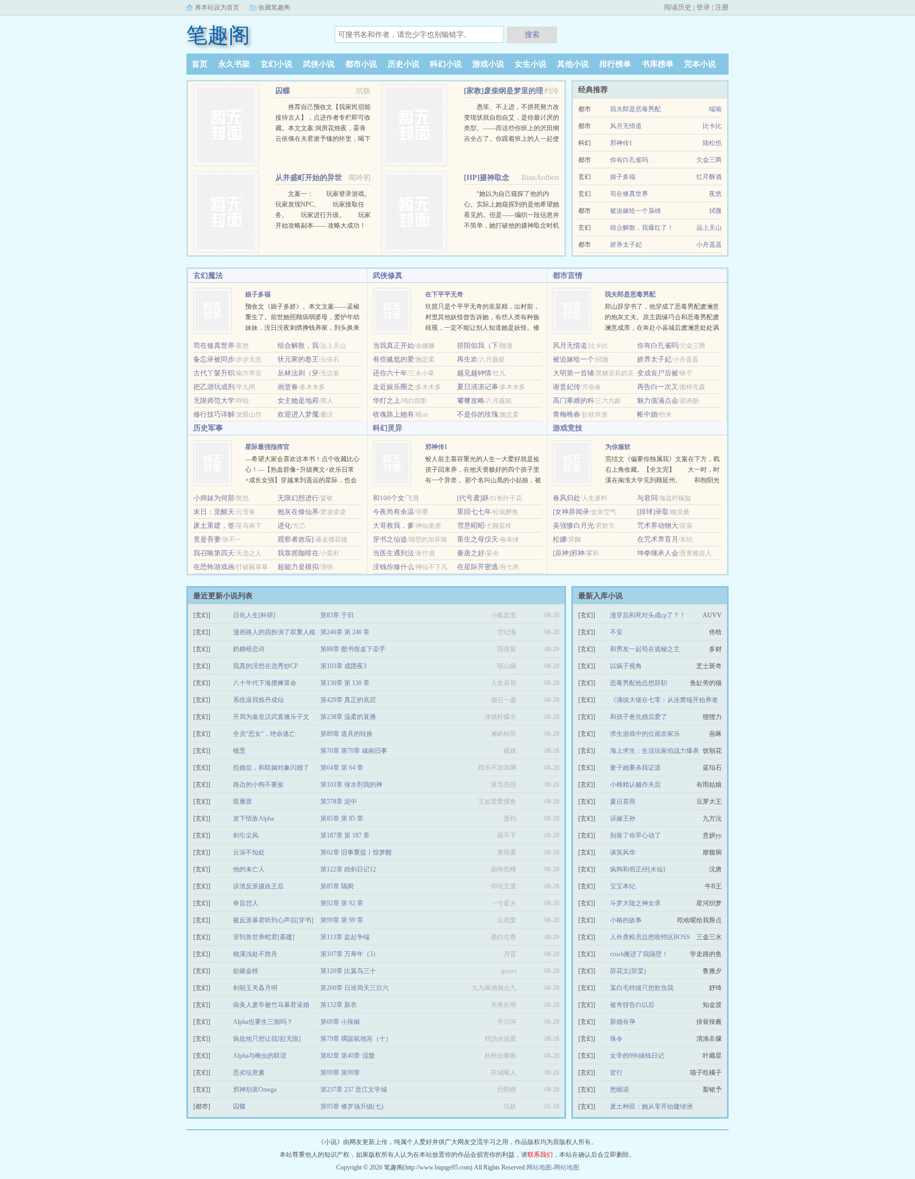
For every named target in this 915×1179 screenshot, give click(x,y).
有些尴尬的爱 (393, 359)
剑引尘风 (245, 835)
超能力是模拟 (298, 567)
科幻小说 (446, 64)
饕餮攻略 (471, 400)
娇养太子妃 (626, 244)
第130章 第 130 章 (345, 683)
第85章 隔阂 (337, 886)
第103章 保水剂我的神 (351, 784)
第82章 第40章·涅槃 (347, 1055)
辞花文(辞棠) (628, 971)
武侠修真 (387, 276)
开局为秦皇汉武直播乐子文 (271, 717)
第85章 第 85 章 (341, 818)
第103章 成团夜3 (343, 666)
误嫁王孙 (622, 818)
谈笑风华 (622, 852)
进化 (284, 525)
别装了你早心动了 (635, 835)
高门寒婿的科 (573, 400)
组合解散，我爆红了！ (642, 227)
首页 (200, 64)
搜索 (532, 34)
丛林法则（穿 (298, 373)
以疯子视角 (626, 666)
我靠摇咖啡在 (298, 553)
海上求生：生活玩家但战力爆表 (654, 750)
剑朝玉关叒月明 (255, 988)
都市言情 (567, 276)
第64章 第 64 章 (341, 767)
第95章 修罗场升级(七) (351, 1106)
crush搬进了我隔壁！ (639, 954)
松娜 (560, 539)
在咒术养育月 (657, 539)
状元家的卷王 (298, 359)
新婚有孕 (622, 1021)
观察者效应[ (295, 539)
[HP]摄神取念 (486, 178)
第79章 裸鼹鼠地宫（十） (356, 1038)
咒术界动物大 (657, 525)
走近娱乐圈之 (393, 387)
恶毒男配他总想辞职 (638, 683)
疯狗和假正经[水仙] (637, 869)
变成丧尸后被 (657, 373)
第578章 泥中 (338, 801)
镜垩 (239, 750)
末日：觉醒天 (214, 512)
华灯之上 (386, 400)
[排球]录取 (653, 512)
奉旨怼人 (245, 903)
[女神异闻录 (571, 512)
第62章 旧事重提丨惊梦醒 (356, 852)
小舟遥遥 (709, 244)
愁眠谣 (619, 1089)
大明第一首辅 (573, 373)
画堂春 (287, 387)
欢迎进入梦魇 (298, 414)
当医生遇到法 (393, 553)
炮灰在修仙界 (298, 512)
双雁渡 (242, 801)
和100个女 (389, 498)
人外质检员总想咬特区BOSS (650, 937)
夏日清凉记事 (477, 387)
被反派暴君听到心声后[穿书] (273, 920)
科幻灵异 (387, 428)
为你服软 (618, 447)
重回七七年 (474, 512)
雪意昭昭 (471, 525)
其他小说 (573, 64)
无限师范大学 (214, 400)
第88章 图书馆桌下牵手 (352, 649)
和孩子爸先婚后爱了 (638, 717)
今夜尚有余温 (393, 512)
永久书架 (234, 64)
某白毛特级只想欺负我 (642, 988)
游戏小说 (488, 64)
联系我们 (540, 1154)
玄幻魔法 (208, 276)
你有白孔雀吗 (629, 160)
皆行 (616, 1072)
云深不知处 (249, 852)
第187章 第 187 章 (345, 835)
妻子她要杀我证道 (635, 767)
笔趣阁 (218, 35)
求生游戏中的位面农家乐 (645, 733)
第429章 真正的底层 (348, 700)
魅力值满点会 (657, 400)
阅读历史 (678, 7)
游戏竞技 (567, 428)
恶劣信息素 (249, 1072)
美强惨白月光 (573, 525)
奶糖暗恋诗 (249, 649)
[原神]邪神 (569, 553)
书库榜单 (658, 64)
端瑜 (715, 109)
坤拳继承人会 (657, 553)
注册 (722, 7)
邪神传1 (621, 143)
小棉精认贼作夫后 (635, 784)
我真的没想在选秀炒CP (265, 666)
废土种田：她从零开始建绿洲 (651, 1106)
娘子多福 (622, 177)
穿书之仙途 (390, 539)
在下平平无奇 (444, 294)
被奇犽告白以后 (632, 1005)
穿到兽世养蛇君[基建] (263, 937)
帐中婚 (647, 414)
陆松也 (712, 143)
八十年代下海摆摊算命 (265, 683)
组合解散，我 (298, 345)
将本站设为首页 (217, 7)
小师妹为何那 (214, 498)
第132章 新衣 (338, 1005)
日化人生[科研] (254, 615)
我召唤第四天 (214, 553)
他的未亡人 (249, 869)
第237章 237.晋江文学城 (353, 1089)
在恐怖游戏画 (214, 567)
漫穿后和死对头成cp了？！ (648, 615)
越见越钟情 (474, 373)
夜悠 (715, 193)
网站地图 (539, 1167)
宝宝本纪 (622, 886)
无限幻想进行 (298, 498)
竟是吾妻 (207, 539)
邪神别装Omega (254, 1089)
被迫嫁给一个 (573, 359)
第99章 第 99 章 (341, 920)
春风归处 (566, 498)
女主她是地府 (298, 400)
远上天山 (709, 227)
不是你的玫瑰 (477, 414)
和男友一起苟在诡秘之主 (645, 649)
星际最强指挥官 (267, 447)
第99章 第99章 (340, 1072)
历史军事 (208, 428)
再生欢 (467, 359)
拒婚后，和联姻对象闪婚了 (271, 767)
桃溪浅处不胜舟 (255, 954)
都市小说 (361, 64)
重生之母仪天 (477, 539)
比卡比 (712, 126)
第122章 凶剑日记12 (348, 869)
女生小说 (530, 64)
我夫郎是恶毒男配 (635, 109)
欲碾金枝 (245, 971)
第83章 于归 (337, 615)
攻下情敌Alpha (253, 818)
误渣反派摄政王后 (258, 886)
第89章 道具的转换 (346, 733)
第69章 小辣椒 (340, 1021)
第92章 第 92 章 (341, 903)
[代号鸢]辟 (473, 498)
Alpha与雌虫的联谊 (259, 1055)
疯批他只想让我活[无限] (267, 1038)
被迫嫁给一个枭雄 (635, 210)
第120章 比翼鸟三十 (348, 971)
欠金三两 (709, 160)
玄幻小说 (276, 64)
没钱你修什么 (393, 567)
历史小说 (403, 64)
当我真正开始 (393, 345)
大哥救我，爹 (393, 525)
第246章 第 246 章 (345, 632)
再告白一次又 (657, 387)
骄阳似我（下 (477, 345)
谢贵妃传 (566, 387)
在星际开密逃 (477, 567)
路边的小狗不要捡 (258, 784)
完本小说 (700, 64)
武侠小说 (319, 64)
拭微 (715, 210)
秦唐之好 (471, 553)
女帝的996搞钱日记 (637, 1055)
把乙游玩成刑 (214, 387)
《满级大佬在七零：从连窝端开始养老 (664, 700)
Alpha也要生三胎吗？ (263, 1021)
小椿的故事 (626, 920)
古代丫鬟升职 (214, 373)
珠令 (616, 1038)
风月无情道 (626, 126)
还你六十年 (390, 373)
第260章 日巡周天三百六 (354, 988)
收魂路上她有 (393, 414)
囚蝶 (282, 91)
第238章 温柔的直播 (348, 717)
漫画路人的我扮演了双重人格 (274, 632)
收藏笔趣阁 (274, 7)
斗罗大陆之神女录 (635, 903)
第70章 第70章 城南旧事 (353, 750)
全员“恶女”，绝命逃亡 (264, 733)
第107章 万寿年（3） (349, 954)
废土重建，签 (214, 525)
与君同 (647, 498)
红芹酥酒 (709, 177)
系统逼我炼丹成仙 (258, 700)
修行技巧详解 (214, 414)
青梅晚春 (566, 414)
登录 (703, 7)
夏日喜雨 (622, 801)
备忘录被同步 (214, 359)
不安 (616, 632)
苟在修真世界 (629, 193)
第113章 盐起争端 (345, 937)
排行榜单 (615, 64)
